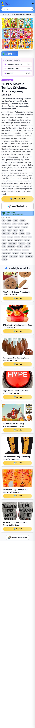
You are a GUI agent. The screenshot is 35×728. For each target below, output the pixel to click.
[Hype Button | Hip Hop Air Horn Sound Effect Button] (17, 379)
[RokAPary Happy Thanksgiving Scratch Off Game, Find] (17, 478)
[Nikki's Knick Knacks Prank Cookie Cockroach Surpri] (17, 280)
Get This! (19, 298)
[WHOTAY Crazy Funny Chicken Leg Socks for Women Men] (17, 445)
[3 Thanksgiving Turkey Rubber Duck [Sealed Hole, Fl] (17, 313)
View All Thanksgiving (19, 537)
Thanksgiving (5, 14)
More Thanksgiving (19, 206)
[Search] (32, 9)
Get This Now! (19, 199)
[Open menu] (33, 3)
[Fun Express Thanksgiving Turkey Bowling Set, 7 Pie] (17, 346)
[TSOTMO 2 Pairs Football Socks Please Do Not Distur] (17, 511)
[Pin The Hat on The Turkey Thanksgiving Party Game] (17, 412)
